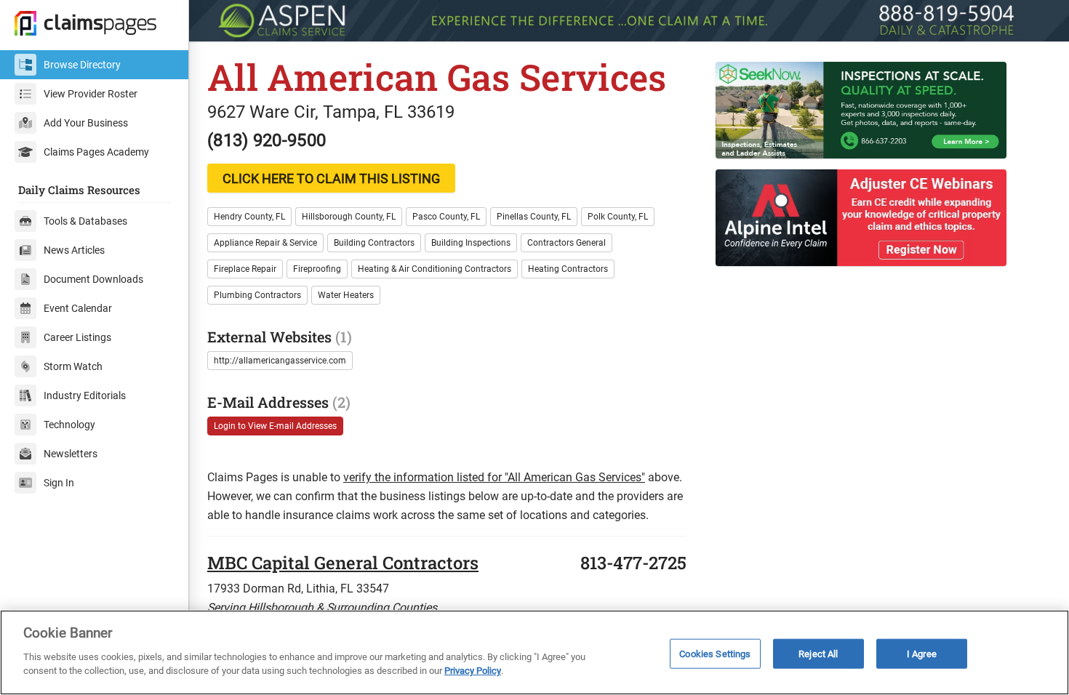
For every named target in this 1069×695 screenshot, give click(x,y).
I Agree (922, 653)
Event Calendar (78, 308)
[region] (534, 652)
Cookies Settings (714, 653)
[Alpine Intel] (883, 217)
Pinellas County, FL (534, 217)
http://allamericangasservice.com (280, 360)
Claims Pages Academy (96, 152)
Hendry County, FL (249, 217)
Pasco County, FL (446, 217)
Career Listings (77, 337)
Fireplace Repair (245, 269)
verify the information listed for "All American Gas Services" (494, 477)
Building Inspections (471, 243)
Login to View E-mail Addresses (275, 426)
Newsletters (70, 453)
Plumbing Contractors (257, 295)
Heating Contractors (568, 269)
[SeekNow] (883, 110)
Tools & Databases (85, 221)
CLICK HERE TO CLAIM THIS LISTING (331, 178)
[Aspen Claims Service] (629, 20)
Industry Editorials (85, 395)
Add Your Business (86, 123)
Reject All (818, 653)
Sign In (59, 483)
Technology (69, 424)
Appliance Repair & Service (265, 243)
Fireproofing (317, 269)
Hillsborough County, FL (349, 217)
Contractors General (566, 243)
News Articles (74, 250)
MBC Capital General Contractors (343, 562)
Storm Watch (73, 366)
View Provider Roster (90, 94)
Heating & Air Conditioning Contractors (434, 269)
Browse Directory (82, 65)
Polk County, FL (618, 217)
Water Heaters (346, 295)
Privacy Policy (472, 670)
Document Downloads (93, 279)
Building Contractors (374, 243)
